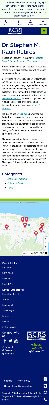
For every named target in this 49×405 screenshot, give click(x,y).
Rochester (10, 347)
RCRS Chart (7, 273)
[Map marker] (41, 230)
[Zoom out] (46, 243)
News (35, 61)
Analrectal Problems (17, 179)
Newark (5, 321)
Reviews (6, 278)
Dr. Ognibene (23, 114)
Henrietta (9, 353)
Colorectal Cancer (15, 183)
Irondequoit (7, 305)
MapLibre (27, 253)
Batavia (5, 316)
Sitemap (8, 380)
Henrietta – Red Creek (12, 294)
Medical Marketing (26, 396)
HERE (41, 253)
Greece (5, 299)
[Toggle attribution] (46, 253)
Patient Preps (8, 284)
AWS (36, 253)
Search (5, 399)
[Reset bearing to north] (46, 247)
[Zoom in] (46, 239)
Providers (6, 267)
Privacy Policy (23, 380)
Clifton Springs (9, 327)
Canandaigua (8, 310)
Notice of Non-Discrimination (18, 386)
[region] (24, 228)
